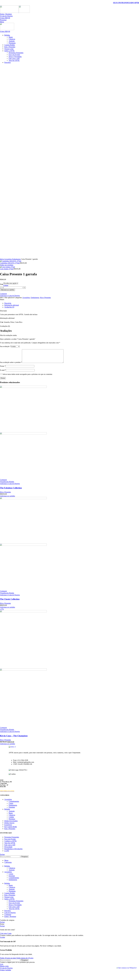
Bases (11, 37)
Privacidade (8, 847)
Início (2, 259)
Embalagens (16, 259)
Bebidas (7, 809)
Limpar (5, 285)
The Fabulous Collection (11, 488)
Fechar (2, 854)
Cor (1, 284)
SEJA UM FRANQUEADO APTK (126, 3)
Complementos (14, 801)
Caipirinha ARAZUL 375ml (10, 263)
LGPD (6, 851)
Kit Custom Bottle (10, 827)
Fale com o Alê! (14, 58)
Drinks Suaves (9, 823)
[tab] (71, 303)
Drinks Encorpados (11, 821)
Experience (8, 825)
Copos (11, 803)
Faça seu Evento (14, 55)
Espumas (12, 807)
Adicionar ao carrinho (7, 290)
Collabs (11, 817)
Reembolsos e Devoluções (13, 849)
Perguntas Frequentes (16, 53)
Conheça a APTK (10, 841)
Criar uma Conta (5, 933)
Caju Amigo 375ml (7, 269)
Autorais (12, 41)
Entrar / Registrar (10, 916)
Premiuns (12, 819)
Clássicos (12, 39)
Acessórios (8, 259)
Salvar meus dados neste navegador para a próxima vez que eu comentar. (27, 374)
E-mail (3, 370)
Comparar (7, 914)
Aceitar (2, 937)
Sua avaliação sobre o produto (11, 362)
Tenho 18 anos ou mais (8, 958)
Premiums (12, 43)
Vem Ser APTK (14, 60)
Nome (3, 366)
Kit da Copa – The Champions (14, 736)
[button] (7, 496)
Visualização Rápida (7, 482)
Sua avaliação (5, 346)
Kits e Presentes (45, 297)
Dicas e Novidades (15, 57)
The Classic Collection (10, 599)
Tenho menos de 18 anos (24, 958)
